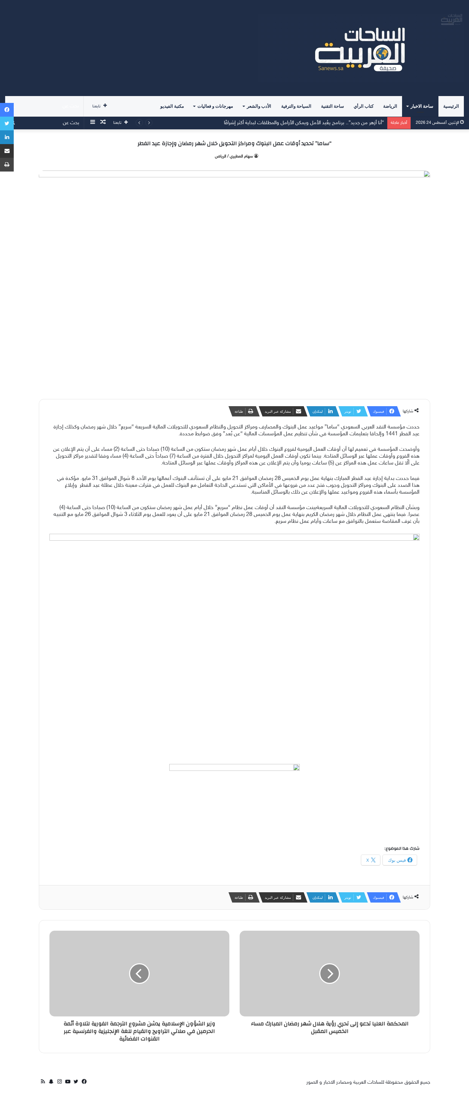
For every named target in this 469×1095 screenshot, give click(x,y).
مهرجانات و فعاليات (215, 106)
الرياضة (390, 106)
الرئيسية (451, 106)
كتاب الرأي (364, 106)
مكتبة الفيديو (172, 106)
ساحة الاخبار (422, 106)
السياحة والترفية (296, 106)
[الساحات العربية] (361, 48)
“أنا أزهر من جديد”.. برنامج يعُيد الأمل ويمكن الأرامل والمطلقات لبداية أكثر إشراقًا (304, 123)
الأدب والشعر (259, 106)
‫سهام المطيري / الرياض (234, 156)
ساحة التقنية (332, 106)
